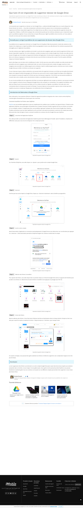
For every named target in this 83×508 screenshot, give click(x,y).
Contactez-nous (60, 487)
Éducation (47, 490)
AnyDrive (11, 104)
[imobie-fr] (8, 2)
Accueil (10, 8)
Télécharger (69, 2)
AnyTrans (25, 489)
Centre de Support (49, 484)
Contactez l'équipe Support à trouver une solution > (50, 403)
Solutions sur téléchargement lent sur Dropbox (47, 395)
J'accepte (60, 506)
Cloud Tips (15, 8)
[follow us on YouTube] (11, 493)
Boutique (62, 2)
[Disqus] (41, 425)
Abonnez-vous (78, 484)
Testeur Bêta (48, 492)
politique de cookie (53, 506)
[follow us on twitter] (8, 493)
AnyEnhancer (37, 488)
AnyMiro (35, 495)
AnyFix (24, 495)
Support (76, 2)
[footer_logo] (10, 486)
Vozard (35, 490)
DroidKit (25, 486)
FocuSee (36, 493)
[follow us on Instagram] (13, 493)
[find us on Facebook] (6, 493)
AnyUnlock (25, 484)
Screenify (36, 485)
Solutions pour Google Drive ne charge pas (16, 395)
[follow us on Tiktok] (15, 493)
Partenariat (58, 490)
